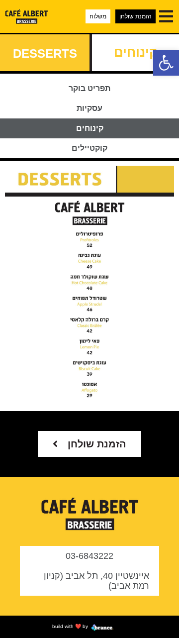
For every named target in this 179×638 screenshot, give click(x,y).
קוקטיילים (89, 148)
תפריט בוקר (89, 88)
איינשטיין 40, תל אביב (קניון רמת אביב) (96, 581)
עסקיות (89, 108)
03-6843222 (89, 556)
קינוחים (89, 128)
